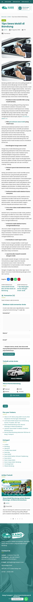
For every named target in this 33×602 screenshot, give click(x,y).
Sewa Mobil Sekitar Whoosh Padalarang (16, 456)
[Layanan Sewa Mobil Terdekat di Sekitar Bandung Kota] (16, 487)
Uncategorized (8, 464)
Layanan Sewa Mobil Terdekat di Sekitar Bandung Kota (15, 499)
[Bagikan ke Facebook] (8, 279)
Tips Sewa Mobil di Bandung (13, 25)
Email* (5, 340)
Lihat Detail (14, 395)
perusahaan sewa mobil (17, 122)
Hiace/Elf (7, 448)
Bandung (7, 446)
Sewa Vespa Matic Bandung (12, 462)
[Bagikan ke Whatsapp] (15, 279)
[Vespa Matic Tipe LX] (16, 373)
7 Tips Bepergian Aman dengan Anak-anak (23, 288)
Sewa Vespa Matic (9, 460)
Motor (5, 386)
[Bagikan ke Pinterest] (19, 279)
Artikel (3, 20)
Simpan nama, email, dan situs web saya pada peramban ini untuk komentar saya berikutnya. (16, 348)
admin (5, 30)
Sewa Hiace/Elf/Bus (27, 1)
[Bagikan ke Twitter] (12, 279)
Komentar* (6, 313)
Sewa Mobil (8, 1)
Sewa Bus (7, 452)
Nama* (5, 333)
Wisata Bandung (9, 466)
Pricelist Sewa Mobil (10, 450)
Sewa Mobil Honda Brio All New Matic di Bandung (8, 288)
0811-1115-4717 (6, 568)
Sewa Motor (16, 1)
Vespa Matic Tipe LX (10, 384)
